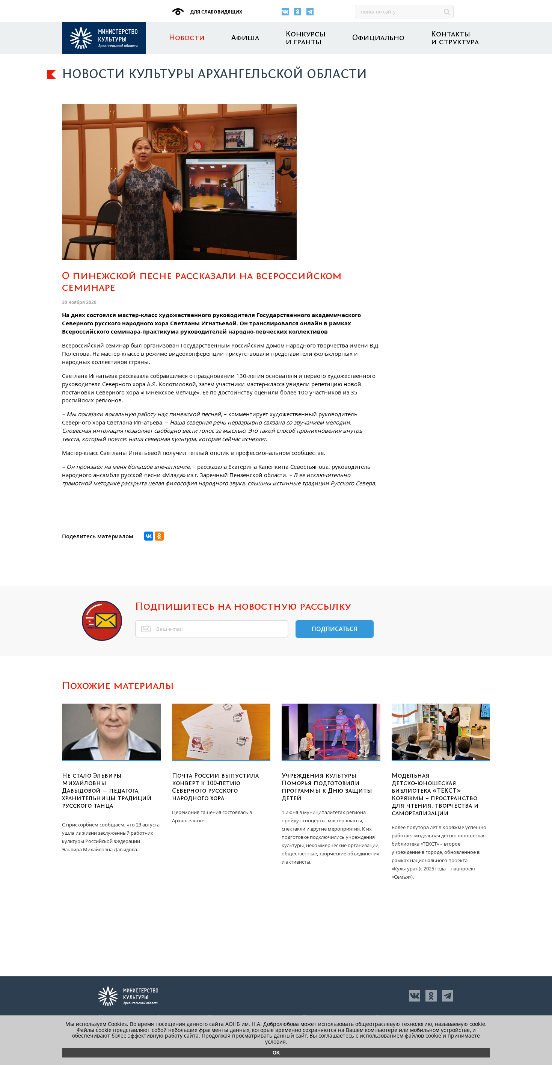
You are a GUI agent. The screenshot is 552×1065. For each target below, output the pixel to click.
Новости (187, 38)
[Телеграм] (310, 11)
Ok (276, 1053)
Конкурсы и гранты (306, 38)
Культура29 (104, 38)
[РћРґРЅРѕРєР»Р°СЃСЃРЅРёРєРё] (159, 536)
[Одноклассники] (297, 11)
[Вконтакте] (285, 11)
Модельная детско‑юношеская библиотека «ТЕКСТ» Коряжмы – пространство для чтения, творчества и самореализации (435, 794)
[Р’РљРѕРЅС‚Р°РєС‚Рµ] (148, 536)
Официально (378, 38)
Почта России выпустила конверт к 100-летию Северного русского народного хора (215, 787)
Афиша (245, 38)
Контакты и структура (455, 38)
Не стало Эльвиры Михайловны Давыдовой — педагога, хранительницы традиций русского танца (107, 790)
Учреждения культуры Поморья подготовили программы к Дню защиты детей (327, 787)
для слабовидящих (215, 12)
